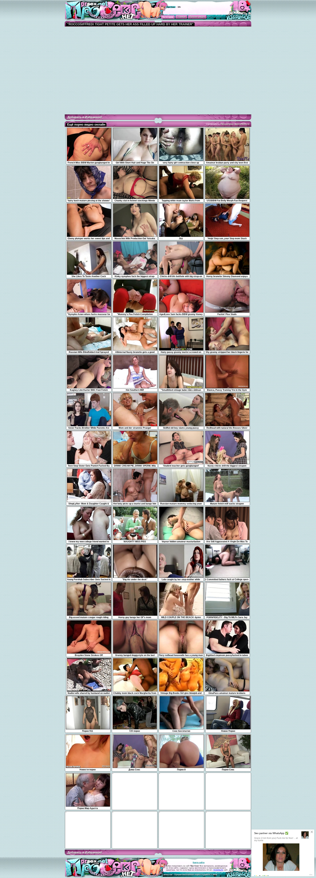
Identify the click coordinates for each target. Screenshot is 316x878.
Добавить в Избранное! (84, 117)
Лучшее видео (197, 17)
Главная (181, 17)
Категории (167, 17)
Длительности (242, 124)
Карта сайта (198, 862)
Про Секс (171, 7)
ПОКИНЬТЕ (218, 870)
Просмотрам (227, 124)
